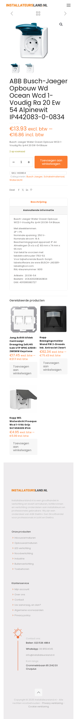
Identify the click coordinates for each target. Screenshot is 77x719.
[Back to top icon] (38, 692)
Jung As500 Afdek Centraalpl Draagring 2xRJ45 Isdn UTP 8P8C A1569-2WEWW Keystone (23, 344)
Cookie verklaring (38, 706)
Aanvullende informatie (38, 210)
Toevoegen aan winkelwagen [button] (22, 369)
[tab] (38, 202)
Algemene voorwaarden (29, 610)
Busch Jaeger (35, 176)
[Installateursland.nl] (26, 5)
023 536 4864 (42, 642)
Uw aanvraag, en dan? (28, 605)
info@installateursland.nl (40, 655)
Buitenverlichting (24, 564)
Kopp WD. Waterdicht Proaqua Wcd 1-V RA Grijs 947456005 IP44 (23, 423)
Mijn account (22, 589)
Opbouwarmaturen (26, 543)
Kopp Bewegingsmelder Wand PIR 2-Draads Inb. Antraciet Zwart (53, 342)
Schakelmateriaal (54, 176)
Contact (19, 599)
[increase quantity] (29, 162)
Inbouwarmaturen (25, 537)
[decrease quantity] (13, 162)
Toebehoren (22, 569)
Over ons (20, 594)
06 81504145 (46, 649)
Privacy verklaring (52, 703)
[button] (61, 24)
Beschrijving (39, 202)
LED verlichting (23, 548)
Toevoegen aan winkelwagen (51, 162)
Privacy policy (22, 615)
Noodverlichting (24, 553)
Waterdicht (15, 180)
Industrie (20, 558)
